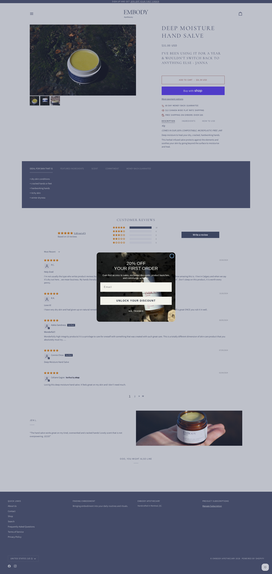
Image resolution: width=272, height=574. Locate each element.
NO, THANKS (136, 311)
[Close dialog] (172, 256)
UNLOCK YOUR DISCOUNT (136, 300)
